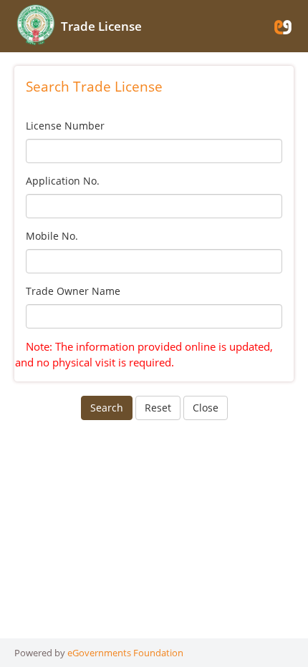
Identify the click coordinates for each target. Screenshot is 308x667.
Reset (158, 407)
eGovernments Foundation (125, 652)
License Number (65, 125)
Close (205, 407)
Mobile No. (52, 236)
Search (106, 407)
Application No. (63, 181)
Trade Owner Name (73, 291)
